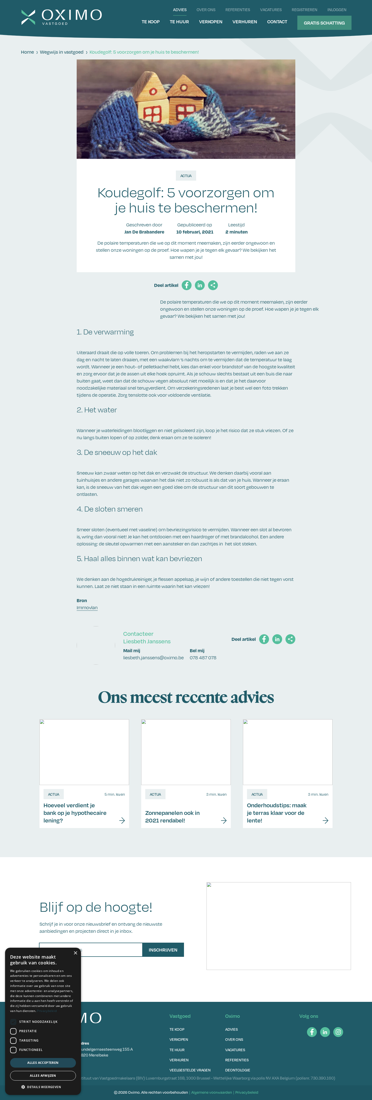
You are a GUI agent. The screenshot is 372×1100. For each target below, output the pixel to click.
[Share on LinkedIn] (200, 285)
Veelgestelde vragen (190, 1070)
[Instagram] (338, 1032)
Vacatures (271, 9)
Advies (180, 9)
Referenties (237, 9)
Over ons (206, 9)
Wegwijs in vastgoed (62, 52)
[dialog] (43, 1021)
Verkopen (210, 21)
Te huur (179, 21)
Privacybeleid (246, 1092)
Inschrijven (163, 950)
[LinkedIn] (325, 1032)
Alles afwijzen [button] (43, 1075)
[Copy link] (213, 285)
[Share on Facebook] (187, 285)
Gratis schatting (324, 23)
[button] (43, 1087)
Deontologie (237, 1070)
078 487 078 (203, 657)
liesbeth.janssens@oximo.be (153, 657)
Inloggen (336, 9)
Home (27, 52)
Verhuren (245, 21)
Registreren (304, 9)
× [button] (75, 953)
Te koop (151, 21)
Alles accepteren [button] (42, 1063)
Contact (277, 21)
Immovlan (87, 607)
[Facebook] (312, 1032)
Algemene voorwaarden (211, 1092)
